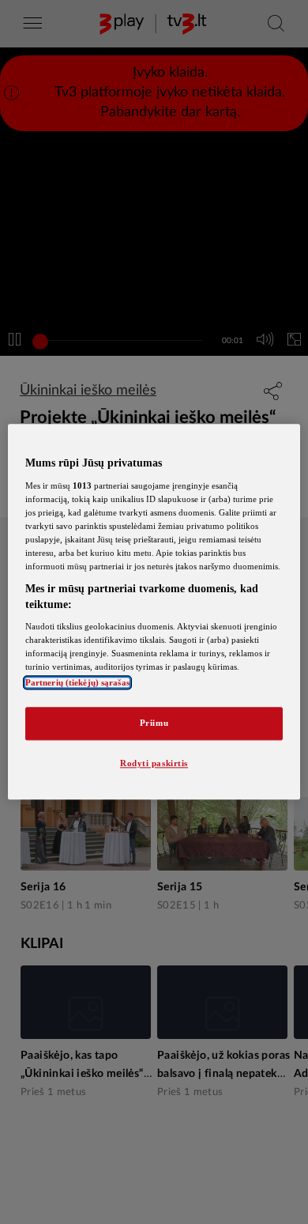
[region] (154, 611)
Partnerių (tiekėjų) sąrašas (77, 683)
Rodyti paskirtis (154, 764)
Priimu (154, 723)
